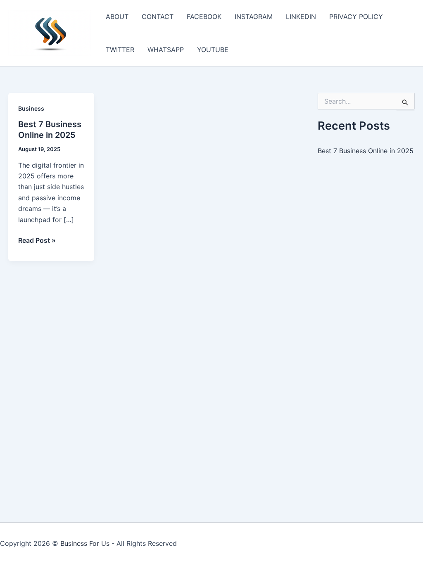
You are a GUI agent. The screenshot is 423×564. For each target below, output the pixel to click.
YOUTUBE (212, 49)
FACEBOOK (204, 16)
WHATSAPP (165, 49)
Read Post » (37, 241)
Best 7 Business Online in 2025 (365, 151)
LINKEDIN (301, 16)
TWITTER (120, 49)
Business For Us (84, 543)
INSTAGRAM (254, 16)
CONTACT (157, 16)
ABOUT (117, 16)
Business (31, 108)
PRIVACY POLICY (356, 16)
